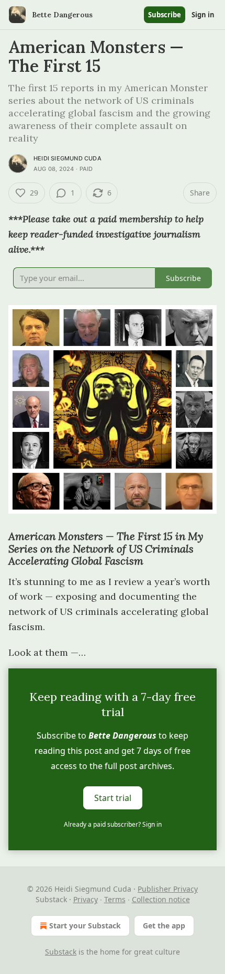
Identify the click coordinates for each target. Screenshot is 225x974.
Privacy (85, 899)
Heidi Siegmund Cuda (67, 158)
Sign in (203, 14)
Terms (115, 899)
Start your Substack (85, 925)
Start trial (112, 798)
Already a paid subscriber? (113, 824)
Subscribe (164, 14)
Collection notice (161, 899)
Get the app (164, 925)
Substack (60, 952)
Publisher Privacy (168, 889)
